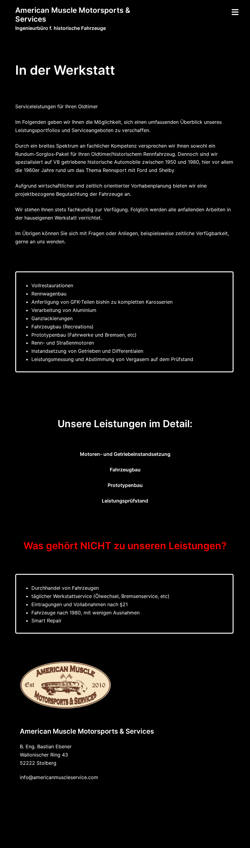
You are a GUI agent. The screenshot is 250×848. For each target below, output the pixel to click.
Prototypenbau (125, 485)
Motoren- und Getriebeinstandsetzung (125, 454)
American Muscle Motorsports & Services (72, 14)
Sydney (192, 837)
